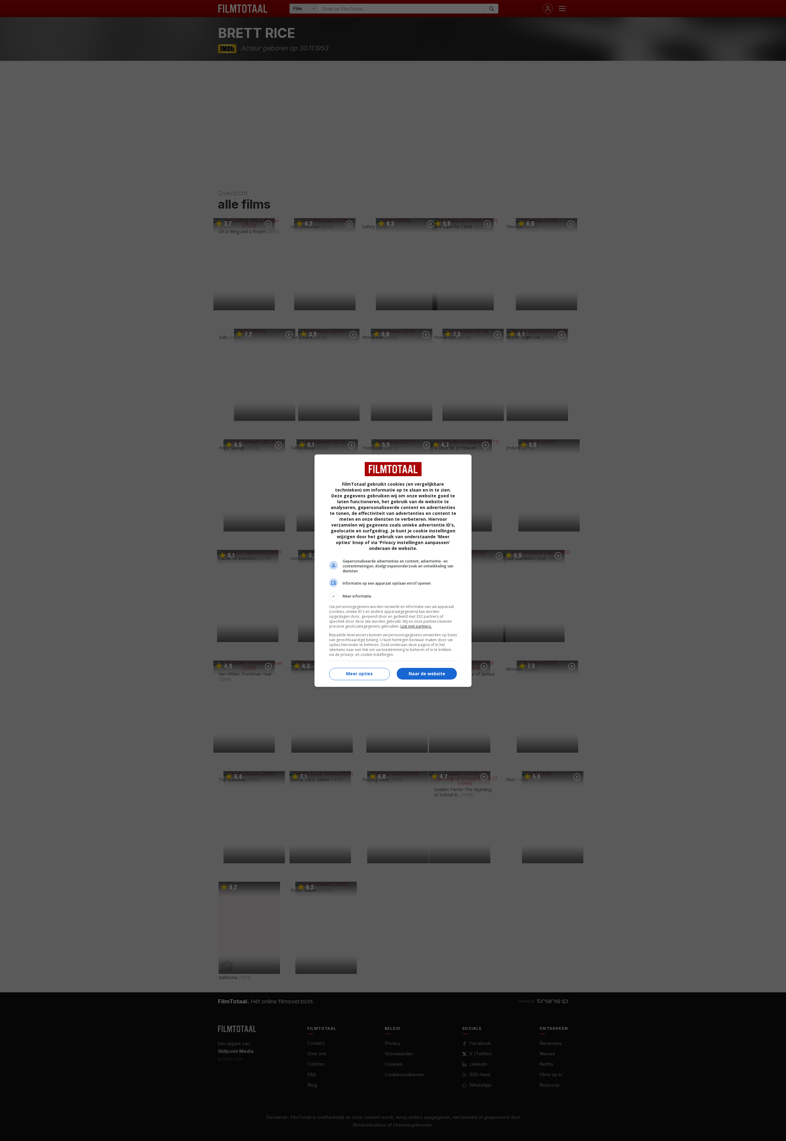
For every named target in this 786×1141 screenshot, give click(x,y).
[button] (393, 596)
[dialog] (393, 570)
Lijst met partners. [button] (416, 626)
